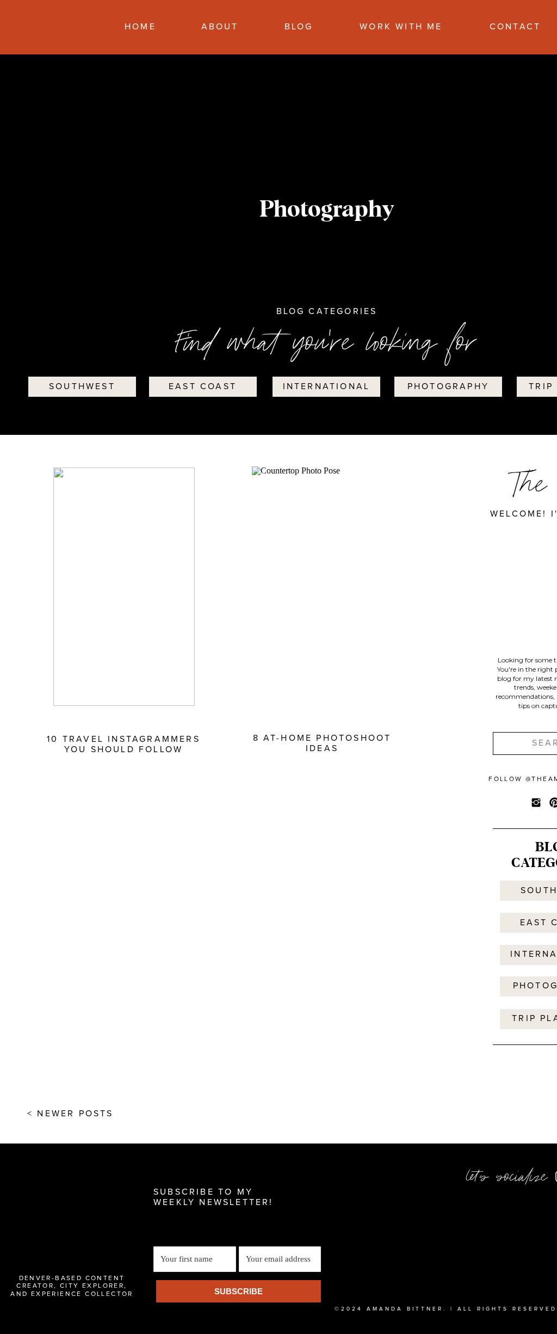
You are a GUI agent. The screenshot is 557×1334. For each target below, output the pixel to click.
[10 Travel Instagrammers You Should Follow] (124, 587)
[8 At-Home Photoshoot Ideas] (322, 585)
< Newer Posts (70, 1113)
